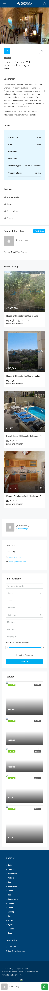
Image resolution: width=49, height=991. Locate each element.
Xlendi (10, 908)
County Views (12, 211)
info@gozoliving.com (17, 562)
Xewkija (11, 903)
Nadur (10, 865)
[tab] (7, 51)
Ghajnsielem (13, 886)
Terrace (10, 218)
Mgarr (10, 925)
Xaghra (11, 869)
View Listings (39, 231)
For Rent (8, 58)
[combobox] (24, 593)
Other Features (26, 655)
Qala (9, 882)
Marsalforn (12, 874)
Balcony (10, 204)
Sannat (10, 891)
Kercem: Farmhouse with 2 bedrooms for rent (26, 496)
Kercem (11, 916)
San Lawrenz (13, 899)
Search (24, 661)
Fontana (11, 929)
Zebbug (11, 912)
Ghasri (10, 933)
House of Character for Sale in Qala (22, 316)
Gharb (10, 895)
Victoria (11, 878)
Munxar (11, 920)
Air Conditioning (13, 197)
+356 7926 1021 (15, 557)
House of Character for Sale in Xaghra (23, 376)
